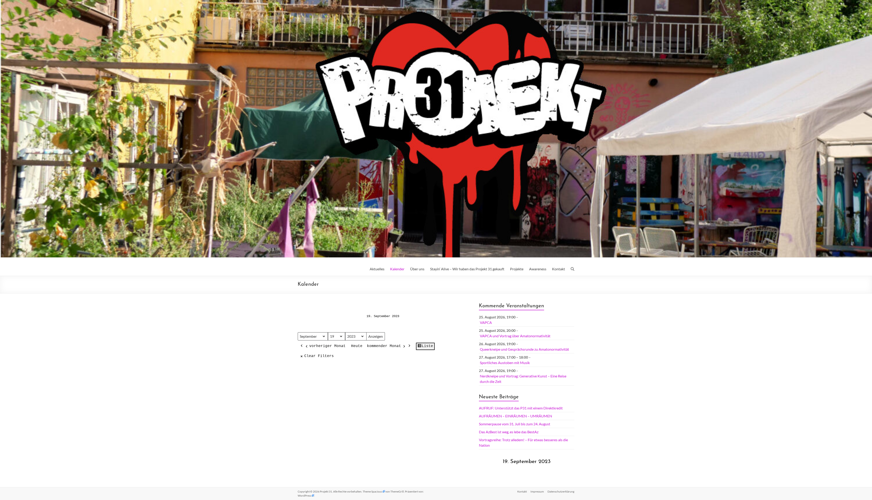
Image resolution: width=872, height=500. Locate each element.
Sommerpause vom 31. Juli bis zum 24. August (514, 424)
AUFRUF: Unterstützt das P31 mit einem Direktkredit (521, 408)
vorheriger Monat (327, 346)
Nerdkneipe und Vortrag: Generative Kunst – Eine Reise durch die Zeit (523, 379)
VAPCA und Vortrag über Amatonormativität (515, 336)
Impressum (537, 491)
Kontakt (558, 269)
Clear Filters (319, 356)
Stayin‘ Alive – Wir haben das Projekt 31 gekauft (467, 269)
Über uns (417, 269)
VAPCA (486, 322)
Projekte (516, 269)
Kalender (397, 269)
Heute (356, 346)
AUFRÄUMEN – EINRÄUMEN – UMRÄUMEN (515, 416)
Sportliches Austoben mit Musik (505, 362)
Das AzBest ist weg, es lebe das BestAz (508, 432)
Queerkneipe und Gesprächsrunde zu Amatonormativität (524, 349)
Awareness (537, 269)
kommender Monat (384, 346)
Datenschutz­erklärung (560, 491)
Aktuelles (377, 269)
